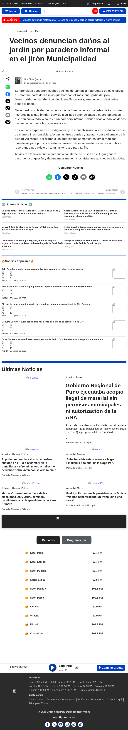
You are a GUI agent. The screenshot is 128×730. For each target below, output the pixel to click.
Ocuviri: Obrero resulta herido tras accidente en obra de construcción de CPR (43, 321)
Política (16, 3)
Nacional (16, 454)
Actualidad (6, 3)
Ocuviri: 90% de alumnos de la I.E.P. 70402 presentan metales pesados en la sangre (30, 228)
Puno (37, 31)
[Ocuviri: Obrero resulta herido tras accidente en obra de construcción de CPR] (119, 330)
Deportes (32, 3)
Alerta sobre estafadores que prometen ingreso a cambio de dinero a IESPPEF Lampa (47, 286)
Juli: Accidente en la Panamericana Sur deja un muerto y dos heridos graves (42, 269)
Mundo (24, 3)
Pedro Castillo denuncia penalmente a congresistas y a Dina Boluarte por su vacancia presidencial (93, 228)
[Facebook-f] (47, 724)
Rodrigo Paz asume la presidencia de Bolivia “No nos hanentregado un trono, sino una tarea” (96, 497)
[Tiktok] (80, 724)
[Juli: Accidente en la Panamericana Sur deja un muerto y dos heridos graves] (119, 277)
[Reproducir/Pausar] (53, 668)
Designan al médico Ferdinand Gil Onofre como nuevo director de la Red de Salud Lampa (93, 241)
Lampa (31, 31)
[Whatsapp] (73, 724)
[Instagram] (67, 724)
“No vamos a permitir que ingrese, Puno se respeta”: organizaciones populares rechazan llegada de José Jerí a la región (33, 243)
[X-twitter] (54, 724)
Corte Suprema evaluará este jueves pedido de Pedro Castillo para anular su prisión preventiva (52, 339)
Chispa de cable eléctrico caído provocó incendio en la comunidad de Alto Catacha (46, 304)
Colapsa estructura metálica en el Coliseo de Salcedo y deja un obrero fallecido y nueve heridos (71, 20)
